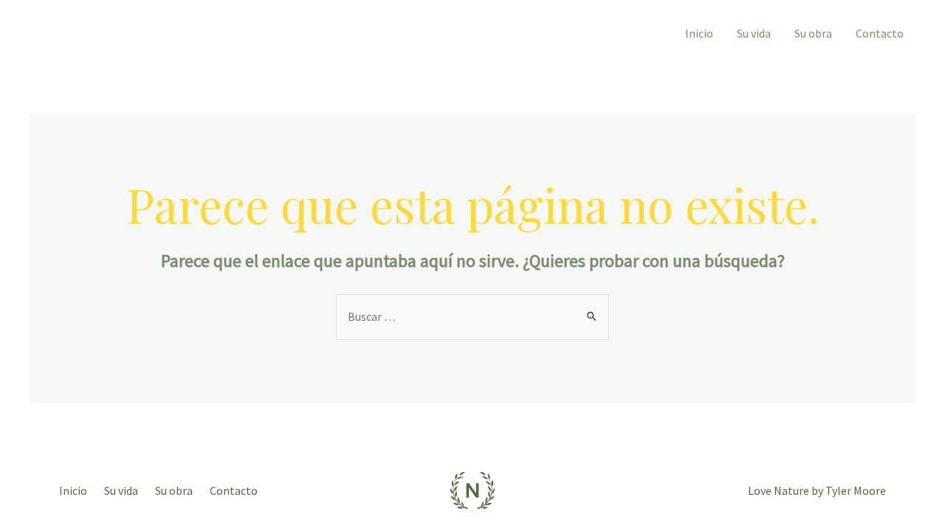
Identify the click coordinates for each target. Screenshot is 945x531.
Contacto (880, 33)
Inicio (699, 33)
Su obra (813, 33)
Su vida (754, 33)
